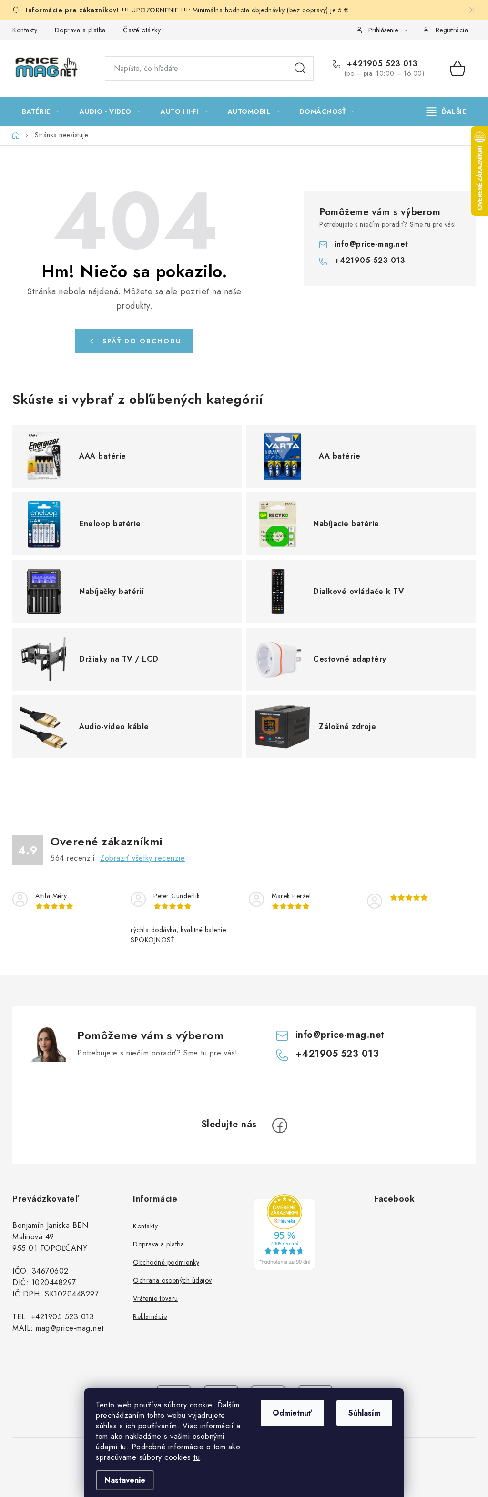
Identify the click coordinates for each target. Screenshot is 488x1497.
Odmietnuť (292, 1412)
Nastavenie (124, 1480)
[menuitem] (41, 111)
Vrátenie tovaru (155, 1298)
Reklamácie (150, 1316)
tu (123, 1446)
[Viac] (446, 111)
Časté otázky (142, 30)
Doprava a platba (80, 30)
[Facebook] (279, 1125)
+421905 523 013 (380, 64)
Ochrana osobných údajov (172, 1280)
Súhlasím (364, 1412)
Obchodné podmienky (166, 1262)
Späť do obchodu (142, 341)
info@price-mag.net (371, 244)
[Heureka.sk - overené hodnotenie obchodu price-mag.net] (284, 1232)
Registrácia (452, 30)
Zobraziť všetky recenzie (142, 858)
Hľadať (300, 68)
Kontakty (24, 30)
